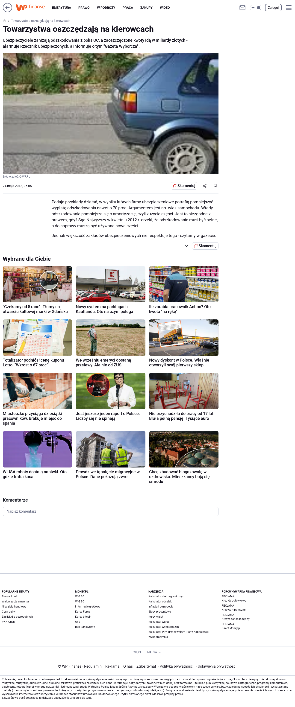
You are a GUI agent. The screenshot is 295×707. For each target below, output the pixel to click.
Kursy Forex (82, 611)
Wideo (165, 7)
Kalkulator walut (158, 621)
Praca (128, 7)
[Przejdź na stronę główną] (7, 11)
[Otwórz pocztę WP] (242, 7)
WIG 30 (79, 601)
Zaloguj (273, 7)
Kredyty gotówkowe (234, 600)
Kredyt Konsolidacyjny (236, 619)
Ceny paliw (8, 611)
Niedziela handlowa (14, 606)
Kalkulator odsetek (160, 601)
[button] (255, 7)
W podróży (106, 7)
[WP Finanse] (34, 7)
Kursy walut (155, 616)
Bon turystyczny (85, 626)
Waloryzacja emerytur (15, 601)
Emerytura (61, 7)
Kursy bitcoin (83, 616)
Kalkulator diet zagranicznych (167, 596)
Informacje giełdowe (87, 606)
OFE (77, 621)
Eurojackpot (9, 596)
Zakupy (146, 7)
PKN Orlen (8, 621)
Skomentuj (186, 186)
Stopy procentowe (159, 611)
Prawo (84, 7)
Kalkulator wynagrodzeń (163, 626)
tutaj (88, 697)
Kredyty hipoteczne (233, 609)
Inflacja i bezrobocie (160, 606)
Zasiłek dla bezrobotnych (17, 616)
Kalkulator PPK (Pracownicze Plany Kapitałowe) (178, 632)
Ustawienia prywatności (216, 666)
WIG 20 (79, 596)
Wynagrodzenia (158, 637)
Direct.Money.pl (231, 628)
